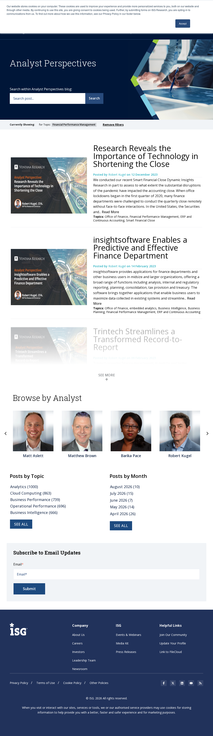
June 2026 (121, 500)
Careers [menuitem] (77, 643)
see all (21, 524)
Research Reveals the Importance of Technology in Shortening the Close (145, 156)
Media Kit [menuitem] (122, 643)
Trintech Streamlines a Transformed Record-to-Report (137, 339)
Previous (6, 433)
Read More (110, 212)
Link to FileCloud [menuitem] (171, 652)
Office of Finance (116, 217)
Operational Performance (38, 506)
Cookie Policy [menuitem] (72, 683)
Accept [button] (183, 23)
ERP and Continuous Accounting (178, 312)
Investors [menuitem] (78, 652)
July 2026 (121, 493)
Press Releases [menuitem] (126, 652)
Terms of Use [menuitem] (45, 683)
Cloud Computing (30, 493)
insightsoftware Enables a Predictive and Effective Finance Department (140, 247)
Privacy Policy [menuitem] (19, 683)
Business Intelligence (172, 308)
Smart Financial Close (140, 220)
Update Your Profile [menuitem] (173, 643)
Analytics (24, 486)
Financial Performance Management (154, 217)
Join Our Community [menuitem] (173, 635)
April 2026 (122, 513)
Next (207, 433)
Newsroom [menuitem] (79, 669)
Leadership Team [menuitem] (84, 660)
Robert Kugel (117, 175)
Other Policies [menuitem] (99, 683)
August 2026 (125, 486)
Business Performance (35, 499)
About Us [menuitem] (78, 635)
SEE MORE (106, 375)
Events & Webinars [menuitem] (128, 635)
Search (94, 98)
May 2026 (122, 506)
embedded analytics (143, 308)
